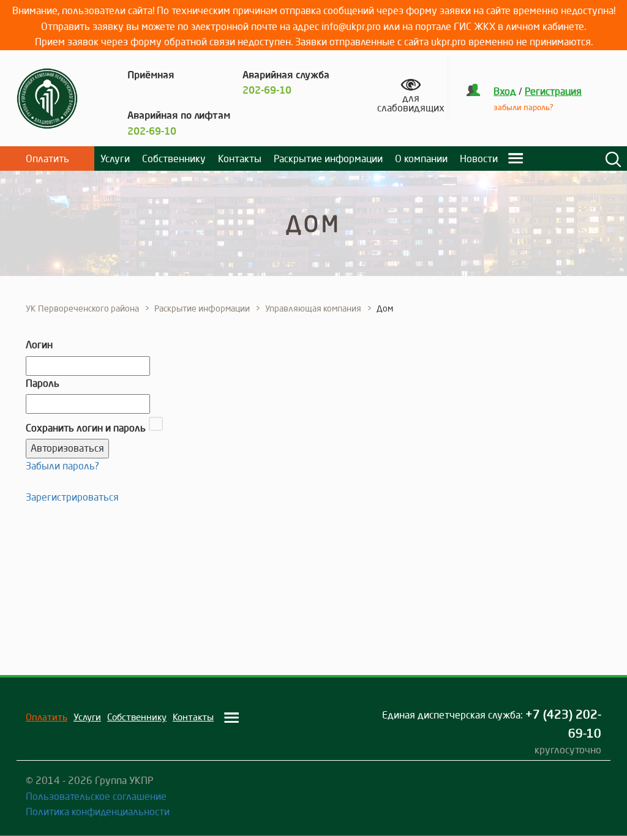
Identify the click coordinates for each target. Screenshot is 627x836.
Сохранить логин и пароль (86, 428)
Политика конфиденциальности (98, 811)
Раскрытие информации (328, 158)
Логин (39, 344)
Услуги (115, 158)
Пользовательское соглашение (96, 796)
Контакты (239, 158)
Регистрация (553, 91)
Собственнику (174, 158)
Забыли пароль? (62, 466)
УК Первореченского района (82, 308)
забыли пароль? (524, 107)
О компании (421, 158)
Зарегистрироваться (72, 497)
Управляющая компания (313, 308)
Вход (505, 91)
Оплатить (47, 158)
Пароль (42, 383)
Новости (479, 158)
